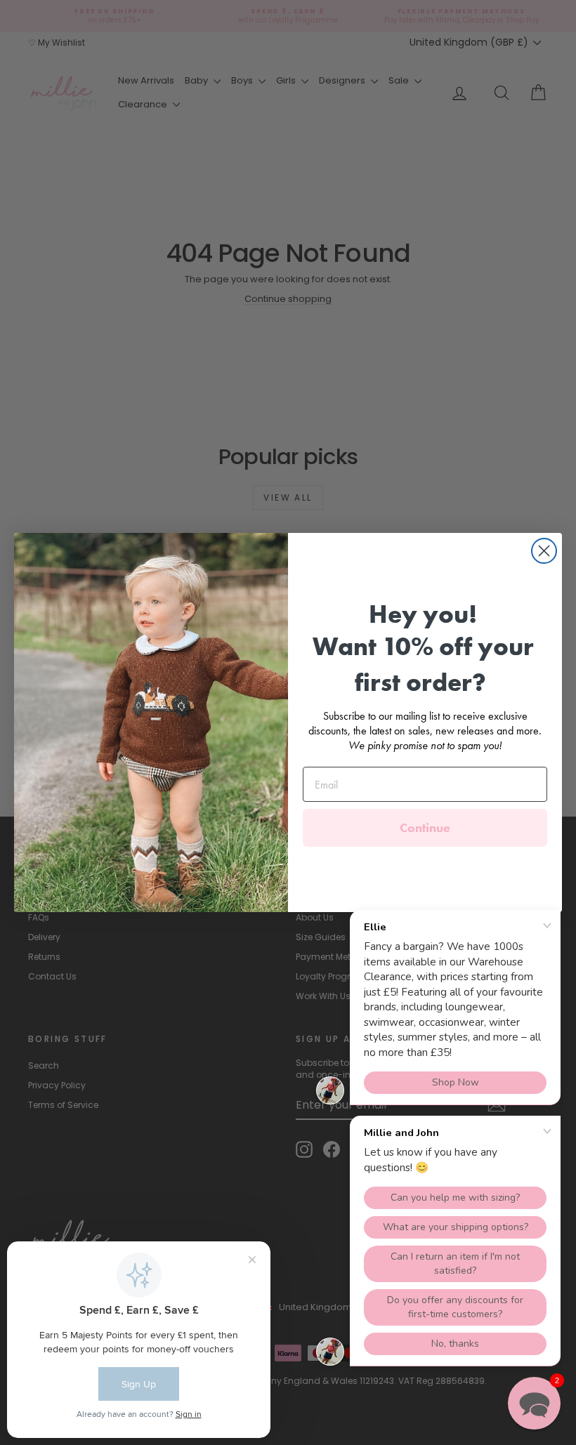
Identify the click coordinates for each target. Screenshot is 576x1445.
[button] (534, 1403)
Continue (425, 827)
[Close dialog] (544, 551)
